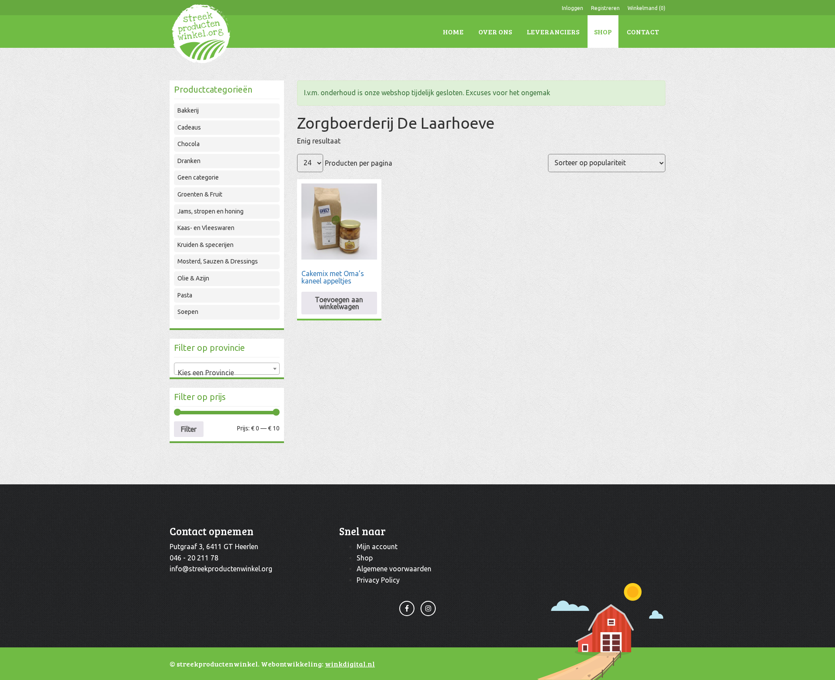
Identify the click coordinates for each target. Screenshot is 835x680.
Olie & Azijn (193, 278)
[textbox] (226, 372)
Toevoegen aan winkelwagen (339, 303)
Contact (643, 31)
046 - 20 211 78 (194, 558)
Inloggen (572, 8)
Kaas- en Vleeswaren (205, 227)
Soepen (187, 311)
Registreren (605, 8)
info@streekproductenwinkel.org (221, 569)
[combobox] (227, 369)
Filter (189, 429)
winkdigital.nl (350, 663)
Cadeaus (189, 127)
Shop (603, 31)
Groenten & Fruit (199, 194)
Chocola (188, 143)
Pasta (184, 295)
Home (453, 31)
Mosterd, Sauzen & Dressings (217, 261)
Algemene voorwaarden (394, 569)
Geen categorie (198, 177)
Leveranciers (553, 31)
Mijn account (377, 546)
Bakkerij (188, 110)
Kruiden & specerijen (205, 244)
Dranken (188, 160)
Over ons (495, 31)
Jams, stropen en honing (210, 211)
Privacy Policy (378, 580)
